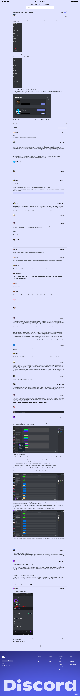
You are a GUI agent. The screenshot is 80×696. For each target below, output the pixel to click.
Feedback (36, 1)
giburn (16, 384)
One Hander (17, 265)
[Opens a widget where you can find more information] (76, 694)
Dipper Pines (17, 14)
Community (61, 666)
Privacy (71, 659)
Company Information (73, 667)
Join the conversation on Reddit (18, 641)
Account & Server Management (44, 4)
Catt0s (16, 376)
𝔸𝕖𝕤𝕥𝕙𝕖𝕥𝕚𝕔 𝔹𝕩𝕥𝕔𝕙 (18, 273)
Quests (60, 669)
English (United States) (7, 660)
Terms (71, 658)
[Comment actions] (66, 137)
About (50, 658)
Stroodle (16, 132)
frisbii (16, 299)
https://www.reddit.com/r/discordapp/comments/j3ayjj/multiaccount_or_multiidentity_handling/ (30, 402)
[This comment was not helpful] (66, 135)
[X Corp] (14, 123)
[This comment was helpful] (66, 132)
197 (66, 123)
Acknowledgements (73, 664)
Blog (60, 661)
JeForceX (16, 291)
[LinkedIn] (16, 123)
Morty (16, 283)
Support (60, 658)
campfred (17, 239)
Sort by (60, 128)
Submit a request (42, 1)
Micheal (16, 180)
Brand (50, 661)
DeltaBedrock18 (18, 161)
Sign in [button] (74, 1)
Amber (16, 406)
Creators (60, 664)
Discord (32, 4)
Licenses (71, 666)
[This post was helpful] (66, 15)
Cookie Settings (72, 661)
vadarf (16, 249)
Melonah (16, 257)
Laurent (16, 307)
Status (39, 661)
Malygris (16, 203)
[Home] (5, 1)
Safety (60, 659)
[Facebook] (13, 123)
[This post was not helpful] (66, 18)
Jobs (49, 659)
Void (16, 318)
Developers (61, 667)
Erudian (16, 561)
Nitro (39, 659)
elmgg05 (16, 353)
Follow (62, 12)
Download (40, 658)
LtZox (16, 231)
